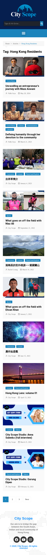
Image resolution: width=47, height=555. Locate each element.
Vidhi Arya (12, 93)
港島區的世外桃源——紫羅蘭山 (23, 265)
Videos (18, 430)
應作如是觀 (12, 351)
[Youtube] (23, 539)
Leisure (20, 174)
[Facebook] (17, 539)
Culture (21, 126)
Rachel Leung (13, 270)
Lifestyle (10, 129)
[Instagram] (30, 539)
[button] (23, 33)
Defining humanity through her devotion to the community (23, 136)
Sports (9, 216)
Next (27, 499)
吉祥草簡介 (12, 179)
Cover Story (11, 81)
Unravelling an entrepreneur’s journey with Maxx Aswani (22, 87)
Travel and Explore (32, 174)
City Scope (12, 183)
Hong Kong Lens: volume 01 (21, 393)
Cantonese (10, 174)
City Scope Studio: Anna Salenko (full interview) (19, 436)
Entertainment (32, 126)
